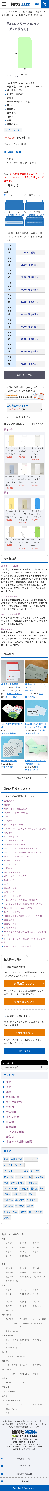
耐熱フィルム (10, 1212)
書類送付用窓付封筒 (13, 840)
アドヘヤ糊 (34, 212)
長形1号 (9, 1268)
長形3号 (8, 429)
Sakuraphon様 (8, 629)
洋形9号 (41, 730)
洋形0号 (9, 1290)
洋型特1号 (37, 1290)
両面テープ (34, 195)
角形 (8, 1082)
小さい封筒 (12, 1116)
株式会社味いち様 (9, 566)
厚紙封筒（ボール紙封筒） (16, 813)
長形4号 (9, 1272)
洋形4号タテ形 (39, 1277)
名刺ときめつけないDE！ (16, 876)
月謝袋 (7, 805)
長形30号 (37, 1272)
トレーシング (10, 1188)
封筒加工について (24, 983)
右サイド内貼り (14, 694)
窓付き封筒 (9, 833)
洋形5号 (23, 1302)
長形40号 (10, 1277)
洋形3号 (36, 1294)
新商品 (7, 1217)
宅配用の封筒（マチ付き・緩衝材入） (22, 900)
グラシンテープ (16, 212)
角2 (17, 687)
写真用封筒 (9, 892)
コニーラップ (31, 1159)
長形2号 (23, 1268)
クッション (38, 1177)
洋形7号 (9, 1306)
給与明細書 (12, 1097)
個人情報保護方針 (24, 1474)
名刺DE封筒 (25, 1374)
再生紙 (34, 1188)
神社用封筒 (9, 880)
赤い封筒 (8, 1206)
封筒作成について (24, 1002)
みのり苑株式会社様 (10, 614)
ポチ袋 (7, 817)
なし (11, 195)
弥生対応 (23, 1319)
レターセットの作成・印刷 (16, 856)
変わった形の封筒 (12, 896)
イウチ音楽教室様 (9, 596)
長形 (6, 492)
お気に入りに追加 (24, 375)
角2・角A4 (37, 1405)
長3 (36, 767)
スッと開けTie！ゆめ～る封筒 (18, 908)
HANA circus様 (9, 761)
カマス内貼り (11, 697)
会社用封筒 (9, 801)
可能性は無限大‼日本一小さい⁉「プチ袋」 (24, 916)
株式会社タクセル (24, 1459)
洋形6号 (36, 1302)
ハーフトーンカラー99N (16, 1171)
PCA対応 (10, 1319)
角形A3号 (23, 1365)
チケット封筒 (17, 1183)
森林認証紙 (16, 1159)
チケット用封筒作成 (13, 825)
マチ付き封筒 (10, 864)
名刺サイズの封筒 (12, 872)
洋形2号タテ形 (26, 1277)
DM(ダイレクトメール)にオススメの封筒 (23, 904)
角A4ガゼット (12, 1348)
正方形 (10, 1121)
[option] (24, 52)
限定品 (23, 1212)
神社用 (10, 1107)
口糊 (6, 192)
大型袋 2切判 (11, 1365)
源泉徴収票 (37, 1323)
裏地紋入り (32, 1200)
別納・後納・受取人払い (15, 809)
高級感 (30, 1206)
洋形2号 (9, 1294)
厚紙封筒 (11, 1126)
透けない (19, 1206)
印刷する (13, 185)
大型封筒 (8, 868)
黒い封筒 (19, 1200)
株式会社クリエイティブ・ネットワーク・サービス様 (35, 687)
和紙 (42, 1188)
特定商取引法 (24, 1466)
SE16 (22, 1382)
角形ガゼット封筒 (12, 912)
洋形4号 (9, 1302)
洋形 (8, 1092)
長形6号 (23, 1272)
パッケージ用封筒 (12, 860)
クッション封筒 (15, 1131)
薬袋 (6, 884)
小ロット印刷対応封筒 (19, 1141)
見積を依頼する (24, 1032)
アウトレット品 (23, 1177)
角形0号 (9, 1243)
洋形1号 (23, 1290)
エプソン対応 (11, 1323)
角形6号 (36, 1252)
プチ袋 (36, 1374)
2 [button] (26, 75)
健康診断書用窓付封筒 (14, 844)
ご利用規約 (24, 1481)
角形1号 (23, 1243)
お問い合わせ (25, 1051)
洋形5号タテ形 (12, 1281)
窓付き (32, 1194)
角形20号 (10, 1247)
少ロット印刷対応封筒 (11, 1400)
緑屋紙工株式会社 (29, 1449)
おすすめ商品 (35, 1212)
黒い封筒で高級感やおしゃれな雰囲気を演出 (25, 829)
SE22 (8, 1382)
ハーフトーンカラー (13, 130)
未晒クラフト (19, 1194)
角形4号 (9, 1252)
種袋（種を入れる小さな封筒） (18, 946)
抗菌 (6, 1159)
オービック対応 (39, 1319)
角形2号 (36, 1243)
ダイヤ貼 (34, 1171)
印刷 (6, 174)
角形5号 (23, 1252)
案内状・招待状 (11, 888)
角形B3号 (37, 1365)
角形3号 (36, 1247)
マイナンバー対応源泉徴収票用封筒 (21, 848)
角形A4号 (23, 1247)
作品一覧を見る (24, 778)
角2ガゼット (38, 1340)
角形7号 (9, 1256)
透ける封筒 (9, 920)
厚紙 (6, 1183)
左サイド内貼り (8, 733)
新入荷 (10, 1136)
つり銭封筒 (9, 821)
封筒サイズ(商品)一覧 (13, 1234)
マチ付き (24, 1188)
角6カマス (37, 1306)
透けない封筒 (10, 924)
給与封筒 (8, 1200)
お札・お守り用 (12, 1356)
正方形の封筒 (10, 928)
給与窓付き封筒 (11, 836)
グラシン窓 (32, 1183)
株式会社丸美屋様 (9, 684)
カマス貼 (8, 1177)
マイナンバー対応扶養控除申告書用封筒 (23, 852)
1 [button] (22, 75)
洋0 (17, 690)
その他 (22, 1356)
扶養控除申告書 (12, 1331)
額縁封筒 (9, 1310)
